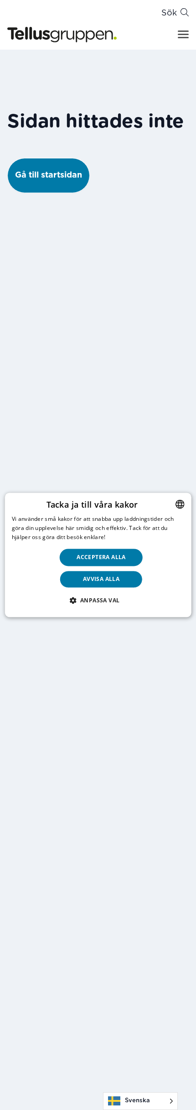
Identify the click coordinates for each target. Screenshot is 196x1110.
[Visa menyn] (183, 34)
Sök (169, 13)
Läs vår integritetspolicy (139, 537)
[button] (98, 600)
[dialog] (98, 555)
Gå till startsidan (48, 175)
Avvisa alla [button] (101, 579)
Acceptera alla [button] (101, 557)
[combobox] (179, 504)
